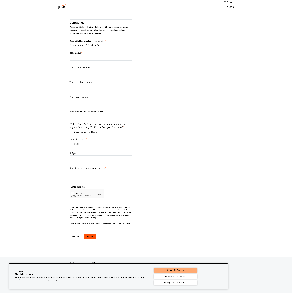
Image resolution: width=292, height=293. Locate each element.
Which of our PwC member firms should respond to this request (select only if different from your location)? (98, 126)
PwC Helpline (119, 223)
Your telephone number (82, 82)
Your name (76, 52)
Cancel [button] (75, 236)
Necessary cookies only (175, 276)
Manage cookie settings (175, 283)
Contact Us (88, 218)
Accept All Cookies (175, 270)
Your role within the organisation (87, 111)
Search (230, 6)
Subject (74, 153)
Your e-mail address (80, 67)
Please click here (79, 186)
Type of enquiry (78, 139)
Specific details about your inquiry (88, 168)
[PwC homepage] (62, 6)
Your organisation (79, 96)
